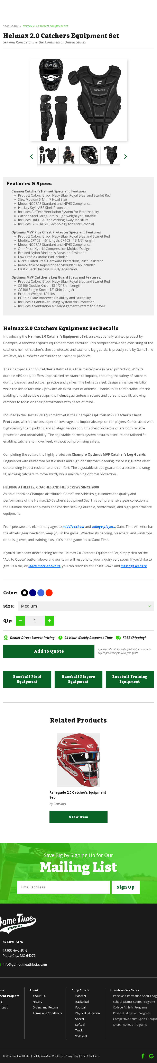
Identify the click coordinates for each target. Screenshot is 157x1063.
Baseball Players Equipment (78, 679)
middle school (73, 526)
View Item (78, 817)
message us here (134, 566)
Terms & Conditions (90, 1056)
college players (103, 526)
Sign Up (126, 887)
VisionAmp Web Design (52, 1056)
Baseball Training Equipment (129, 679)
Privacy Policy (72, 1056)
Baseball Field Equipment (27, 679)
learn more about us (44, 566)
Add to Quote (49, 651)
